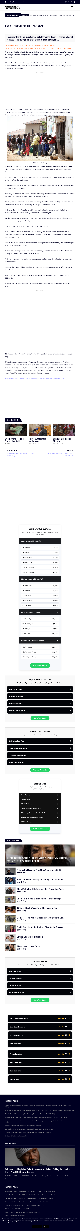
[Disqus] (40, 490)
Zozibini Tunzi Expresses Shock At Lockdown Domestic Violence (32, 45)
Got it (46, 1227)
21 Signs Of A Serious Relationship (16, 1136)
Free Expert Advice (40, 665)
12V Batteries (25, 799)
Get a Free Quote (40, 718)
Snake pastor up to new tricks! (15, 1216)
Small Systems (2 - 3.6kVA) (31, 541)
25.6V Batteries (26, 804)
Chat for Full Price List (40, 829)
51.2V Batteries (26, 822)
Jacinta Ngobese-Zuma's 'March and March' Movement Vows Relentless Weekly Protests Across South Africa (38, 1106)
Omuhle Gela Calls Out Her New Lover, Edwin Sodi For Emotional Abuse (28, 1132)
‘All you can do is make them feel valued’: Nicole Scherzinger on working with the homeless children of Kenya (38, 1121)
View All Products (40, 770)
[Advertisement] (40, 89)
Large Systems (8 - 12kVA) (31, 612)
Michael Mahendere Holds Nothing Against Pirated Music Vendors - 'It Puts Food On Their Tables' (36, 1117)
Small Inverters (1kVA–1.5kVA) (31, 808)
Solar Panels (25, 795)
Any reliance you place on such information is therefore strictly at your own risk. (35, 378)
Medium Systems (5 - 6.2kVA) (32, 579)
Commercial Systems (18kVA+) (32, 640)
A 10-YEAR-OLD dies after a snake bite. (17, 1209)
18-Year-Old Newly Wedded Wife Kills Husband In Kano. (23, 1126)
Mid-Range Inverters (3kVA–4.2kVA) (33, 813)
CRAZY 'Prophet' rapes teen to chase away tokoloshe (22, 1212)
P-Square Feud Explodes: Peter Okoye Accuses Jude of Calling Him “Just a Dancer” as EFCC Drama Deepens (39, 1110)
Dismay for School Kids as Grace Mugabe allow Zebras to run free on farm (29, 1129)
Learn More (36, 1227)
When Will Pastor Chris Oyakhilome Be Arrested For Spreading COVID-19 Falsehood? (39, 48)
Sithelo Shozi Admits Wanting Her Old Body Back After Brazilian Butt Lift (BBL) (31, 15)
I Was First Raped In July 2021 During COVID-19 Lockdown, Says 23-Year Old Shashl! (31, 1195)
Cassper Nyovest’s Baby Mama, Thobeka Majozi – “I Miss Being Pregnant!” (29, 1198)
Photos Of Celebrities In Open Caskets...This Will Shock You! (24, 1205)
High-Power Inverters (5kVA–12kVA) (33, 817)
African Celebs (64, 15)
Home (25, 2)
